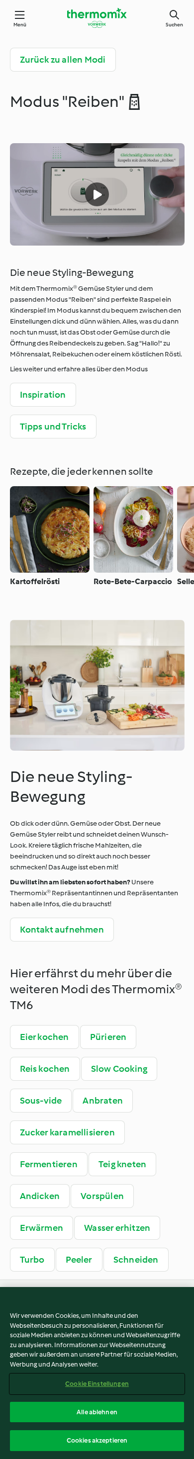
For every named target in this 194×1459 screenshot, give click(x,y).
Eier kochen (44, 1036)
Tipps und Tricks (53, 426)
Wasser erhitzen (117, 1227)
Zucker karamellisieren (67, 1132)
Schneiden (136, 1259)
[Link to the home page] (97, 18)
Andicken (40, 1196)
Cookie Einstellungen (97, 1383)
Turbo (32, 1259)
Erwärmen (42, 1227)
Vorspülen (102, 1196)
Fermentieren (49, 1164)
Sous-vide (41, 1100)
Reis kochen (45, 1068)
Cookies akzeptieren (97, 1440)
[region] (97, 1373)
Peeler (79, 1259)
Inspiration (43, 394)
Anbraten (103, 1100)
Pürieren (108, 1036)
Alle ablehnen (97, 1412)
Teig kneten (122, 1164)
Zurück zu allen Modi (63, 59)
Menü (20, 24)
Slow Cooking (119, 1068)
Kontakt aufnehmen (62, 929)
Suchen (174, 24)
